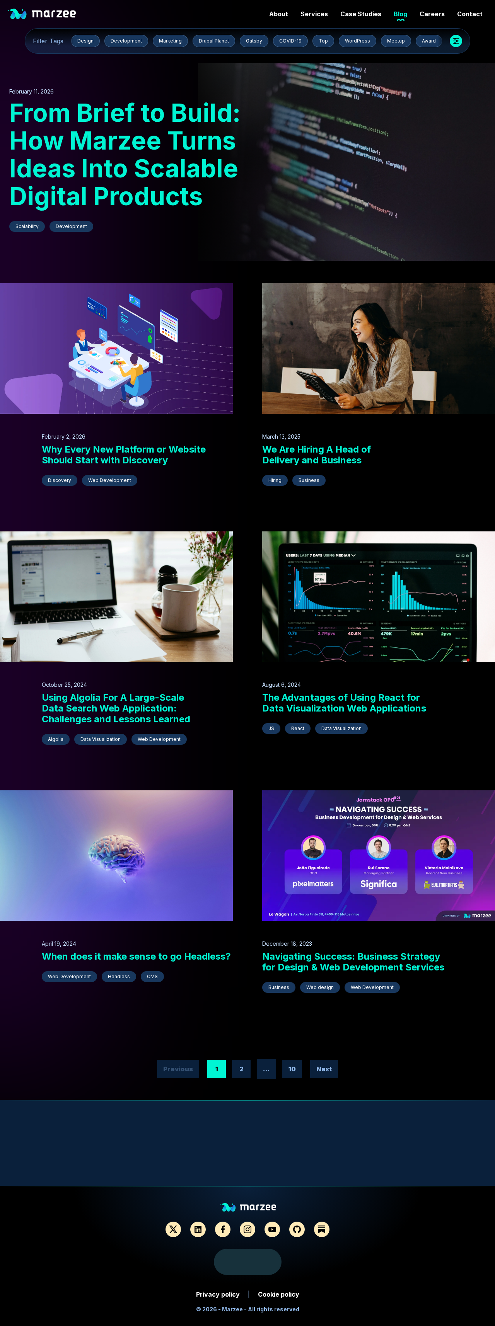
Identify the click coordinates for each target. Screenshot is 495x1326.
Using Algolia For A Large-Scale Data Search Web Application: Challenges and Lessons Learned (116, 708)
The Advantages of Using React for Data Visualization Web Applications (344, 703)
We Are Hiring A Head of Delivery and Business (316, 455)
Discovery (59, 480)
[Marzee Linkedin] (198, 1229)
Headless (119, 976)
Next (324, 1069)
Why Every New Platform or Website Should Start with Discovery (124, 455)
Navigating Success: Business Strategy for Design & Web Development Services (353, 962)
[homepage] (41, 14)
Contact (470, 14)
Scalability (27, 226)
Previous (178, 1069)
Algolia (55, 739)
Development (126, 41)
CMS (152, 976)
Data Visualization (100, 739)
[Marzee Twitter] (173, 1229)
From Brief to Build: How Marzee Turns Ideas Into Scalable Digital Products (125, 154)
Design (85, 41)
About (278, 14)
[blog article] (346, 162)
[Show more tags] (456, 41)
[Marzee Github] (297, 1229)
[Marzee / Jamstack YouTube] (272, 1229)
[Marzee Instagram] (247, 1229)
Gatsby (254, 41)
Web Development (109, 480)
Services (314, 14)
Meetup (396, 41)
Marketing (170, 41)
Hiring (275, 480)
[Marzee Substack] (321, 1229)
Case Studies (360, 14)
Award (429, 41)
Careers (432, 14)
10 (292, 1069)
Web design (320, 987)
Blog (400, 14)
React (297, 728)
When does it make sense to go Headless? (136, 956)
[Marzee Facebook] (222, 1229)
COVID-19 (290, 41)
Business (309, 480)
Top (323, 41)
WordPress (357, 41)
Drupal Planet (214, 41)
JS (271, 728)
